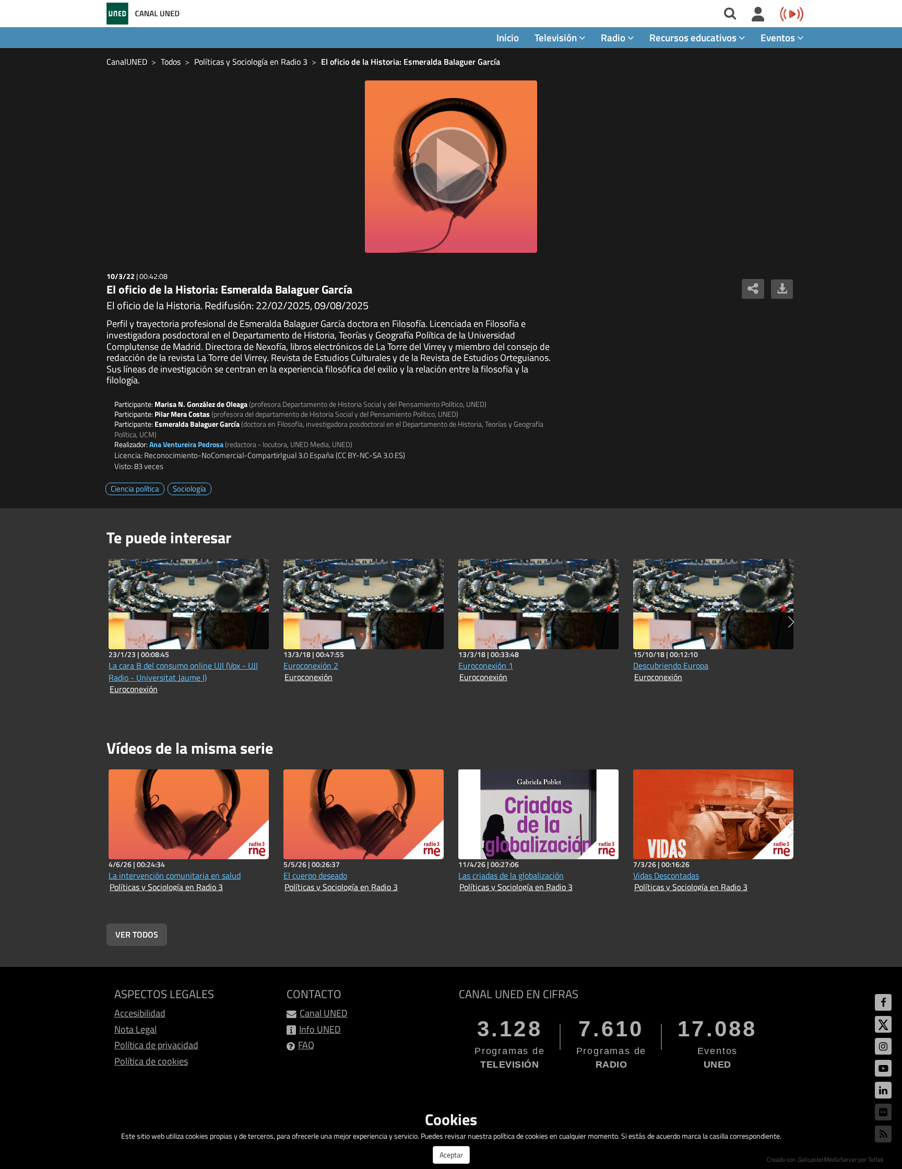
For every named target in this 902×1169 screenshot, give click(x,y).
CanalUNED (126, 61)
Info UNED (320, 1029)
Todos (171, 61)
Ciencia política (135, 489)
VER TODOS (136, 934)
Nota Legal (135, 1029)
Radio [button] (614, 37)
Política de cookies (151, 1061)
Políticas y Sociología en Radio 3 (250, 61)
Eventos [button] (779, 37)
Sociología (189, 489)
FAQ (306, 1045)
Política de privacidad (156, 1045)
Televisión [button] (557, 37)
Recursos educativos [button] (694, 37)
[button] (791, 622)
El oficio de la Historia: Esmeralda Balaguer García (410, 61)
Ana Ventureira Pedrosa (186, 444)
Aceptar (451, 1154)
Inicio (507, 37)
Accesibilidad (139, 1013)
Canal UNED (324, 1013)
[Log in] (758, 15)
